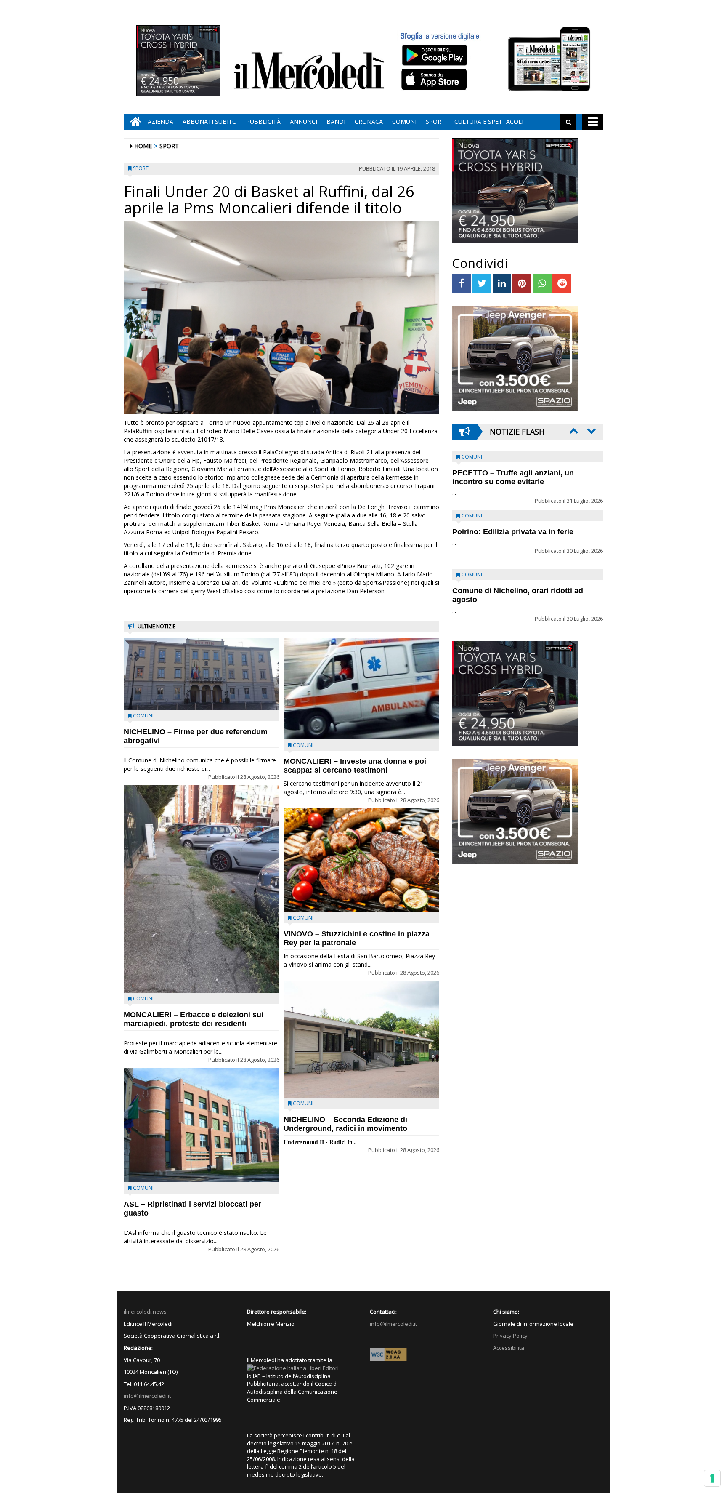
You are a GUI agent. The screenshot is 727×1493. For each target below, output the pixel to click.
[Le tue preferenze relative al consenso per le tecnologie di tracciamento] (712, 1478)
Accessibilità (508, 1348)
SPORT (435, 121)
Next (590, 430)
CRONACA (369, 121)
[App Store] (435, 79)
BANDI (335, 121)
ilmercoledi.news (145, 1311)
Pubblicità (263, 121)
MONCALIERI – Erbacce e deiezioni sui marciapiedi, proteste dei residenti (193, 1019)
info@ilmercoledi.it (147, 1396)
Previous (573, 430)
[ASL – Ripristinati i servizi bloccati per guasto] (201, 1125)
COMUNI (404, 121)
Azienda (160, 121)
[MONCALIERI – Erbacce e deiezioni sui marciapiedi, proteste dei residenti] (201, 889)
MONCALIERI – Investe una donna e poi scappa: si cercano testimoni (355, 765)
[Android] (434, 55)
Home (143, 146)
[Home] (133, 122)
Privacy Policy (510, 1335)
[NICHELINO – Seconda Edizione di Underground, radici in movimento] (361, 1039)
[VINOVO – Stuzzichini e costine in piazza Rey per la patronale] (361, 860)
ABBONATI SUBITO (210, 121)
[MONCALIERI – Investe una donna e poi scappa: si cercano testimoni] (361, 688)
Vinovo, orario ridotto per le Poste (513, 473)
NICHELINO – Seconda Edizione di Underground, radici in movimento (345, 1124)
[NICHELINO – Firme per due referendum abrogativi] (201, 674)
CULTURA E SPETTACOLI (488, 121)
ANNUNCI (303, 121)
